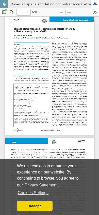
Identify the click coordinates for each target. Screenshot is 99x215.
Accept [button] (35, 206)
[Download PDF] (95, 4)
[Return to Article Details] (4, 4)
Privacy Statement (41, 185)
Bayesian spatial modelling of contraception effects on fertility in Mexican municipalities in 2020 (55, 4)
